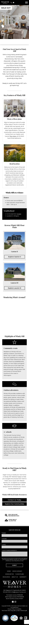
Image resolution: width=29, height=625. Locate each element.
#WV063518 (20, 596)
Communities (9, 574)
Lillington (5, 16)
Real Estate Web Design (8, 610)
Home (9, 571)
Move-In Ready (17, 571)
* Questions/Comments (9, 550)
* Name (4, 533)
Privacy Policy (11, 609)
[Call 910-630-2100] (11, 2)
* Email (4, 544)
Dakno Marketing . (22, 610)
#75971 (21, 598)
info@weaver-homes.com (19, 592)
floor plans (13, 136)
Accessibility (18, 609)
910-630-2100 (7, 592)
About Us (15, 577)
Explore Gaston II (14, 257)
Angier (19, 214)
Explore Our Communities (14, 504)
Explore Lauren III (14, 288)
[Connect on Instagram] (15, 602)
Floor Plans (19, 574)
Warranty (23, 577)
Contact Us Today (14, 500)
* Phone (4, 538)
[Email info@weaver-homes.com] (13, 2)
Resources (6, 577)
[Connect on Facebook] (13, 602)
